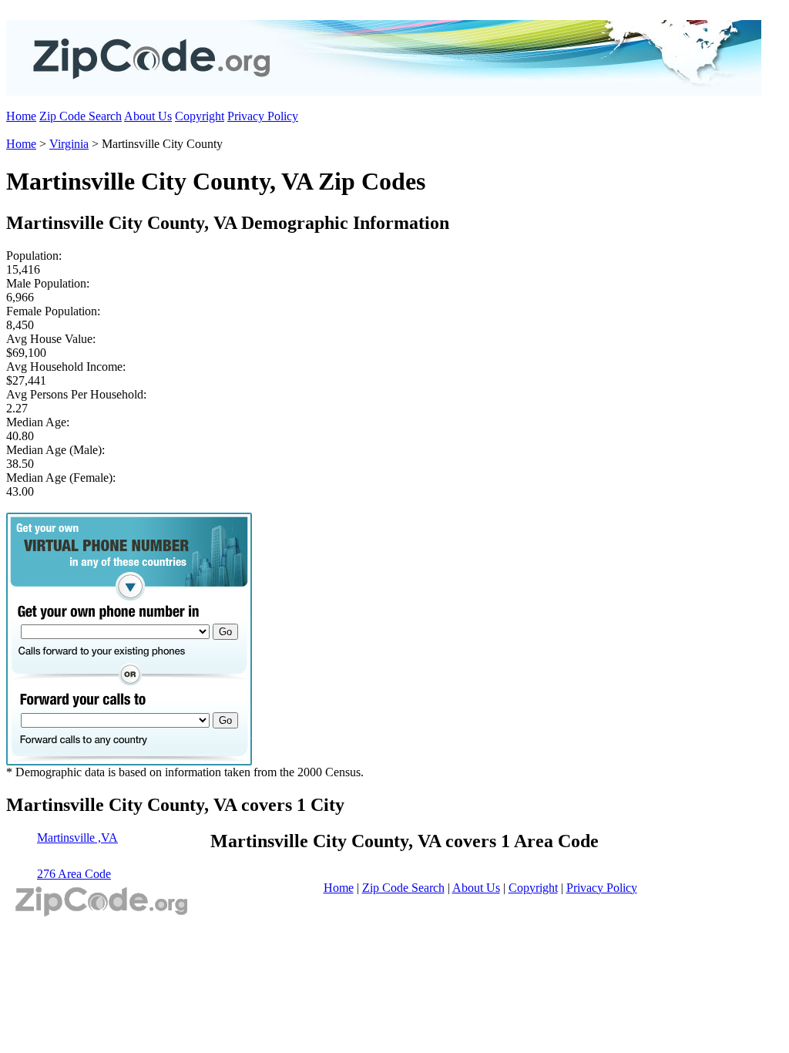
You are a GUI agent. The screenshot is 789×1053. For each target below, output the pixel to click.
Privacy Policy (262, 116)
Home (21, 116)
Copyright (199, 116)
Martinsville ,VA (77, 837)
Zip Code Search (80, 116)
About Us (148, 116)
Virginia (69, 143)
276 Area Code (74, 873)
